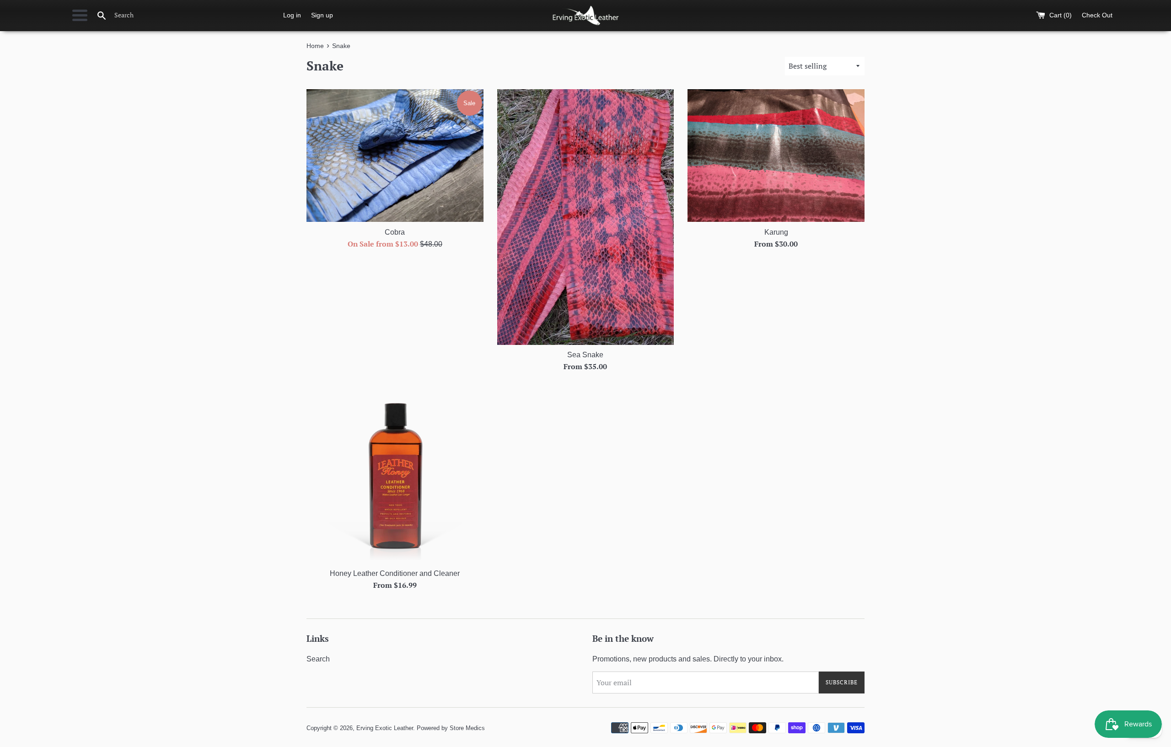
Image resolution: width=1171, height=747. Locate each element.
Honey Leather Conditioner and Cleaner (395, 573)
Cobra (395, 232)
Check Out (1097, 15)
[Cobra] (394, 155)
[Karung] (776, 155)
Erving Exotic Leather (384, 728)
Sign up (322, 15)
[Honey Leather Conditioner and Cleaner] (394, 475)
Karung (776, 232)
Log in (292, 15)
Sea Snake (585, 355)
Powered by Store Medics (451, 728)
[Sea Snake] (585, 216)
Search (318, 659)
